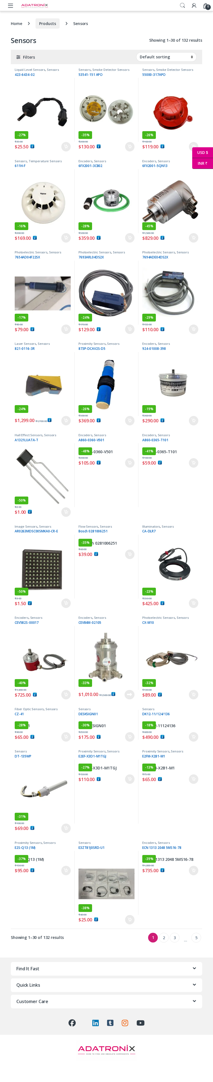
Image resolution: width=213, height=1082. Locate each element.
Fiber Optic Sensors (29, 709)
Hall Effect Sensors (28, 435)
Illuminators (151, 526)
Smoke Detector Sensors (111, 70)
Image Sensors (26, 526)
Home (16, 23)
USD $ (200, 152)
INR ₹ (199, 163)
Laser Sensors (25, 343)
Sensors (53, 70)
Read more (130, 694)
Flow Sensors (88, 526)
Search (182, 6)
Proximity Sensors (92, 343)
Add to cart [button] (66, 146)
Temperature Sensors (45, 161)
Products (47, 23)
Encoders (85, 161)
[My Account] (194, 5)
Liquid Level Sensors (30, 70)
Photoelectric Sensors (31, 252)
